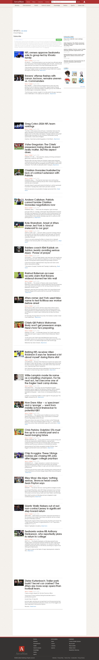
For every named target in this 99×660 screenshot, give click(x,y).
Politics (65, 5)
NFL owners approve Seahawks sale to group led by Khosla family (42, 54)
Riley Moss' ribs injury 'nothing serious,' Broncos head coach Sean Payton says (41, 480)
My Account (72, 643)
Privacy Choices (81, 657)
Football (30, 60)
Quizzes (53, 648)
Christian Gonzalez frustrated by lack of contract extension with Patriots (42, 172)
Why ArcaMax (72, 645)
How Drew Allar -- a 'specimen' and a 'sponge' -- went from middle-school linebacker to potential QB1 (42, 406)
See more (82, 86)
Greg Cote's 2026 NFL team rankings (40, 125)
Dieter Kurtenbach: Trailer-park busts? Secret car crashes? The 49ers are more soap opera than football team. (43, 584)
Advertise (54, 657)
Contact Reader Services (75, 641)
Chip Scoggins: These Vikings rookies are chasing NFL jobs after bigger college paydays (41, 455)
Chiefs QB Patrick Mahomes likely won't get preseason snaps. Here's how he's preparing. (43, 325)
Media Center (72, 648)
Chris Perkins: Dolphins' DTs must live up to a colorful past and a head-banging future (42, 432)
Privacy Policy (60, 657)
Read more (43, 70)
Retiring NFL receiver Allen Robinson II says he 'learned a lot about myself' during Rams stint (43, 354)
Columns (53, 645)
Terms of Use (67, 657)
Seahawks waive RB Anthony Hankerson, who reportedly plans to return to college (43, 533)
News (52, 641)
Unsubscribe (74, 657)
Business (17, 5)
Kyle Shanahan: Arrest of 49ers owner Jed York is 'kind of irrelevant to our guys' (42, 225)
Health (36, 5)
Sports (73, 5)
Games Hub (81, 5)
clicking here (47, 47)
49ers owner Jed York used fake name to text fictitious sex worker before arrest (43, 300)
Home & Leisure (46, 5)
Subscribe (59, 39)
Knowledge (57, 5)
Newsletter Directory (74, 650)
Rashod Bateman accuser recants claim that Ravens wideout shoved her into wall (41, 275)
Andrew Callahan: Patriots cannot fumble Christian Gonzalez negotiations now (40, 202)
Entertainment (27, 5)
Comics (53, 643)
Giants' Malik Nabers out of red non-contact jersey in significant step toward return (43, 508)
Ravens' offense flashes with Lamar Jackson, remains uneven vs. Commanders (43, 78)
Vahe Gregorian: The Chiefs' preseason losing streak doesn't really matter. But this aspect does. (42, 148)
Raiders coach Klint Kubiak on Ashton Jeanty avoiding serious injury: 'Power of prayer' (42, 249)
